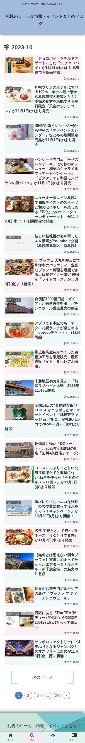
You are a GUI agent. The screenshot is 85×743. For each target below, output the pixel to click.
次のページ (42, 677)
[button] (76, 512)
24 (57, 695)
